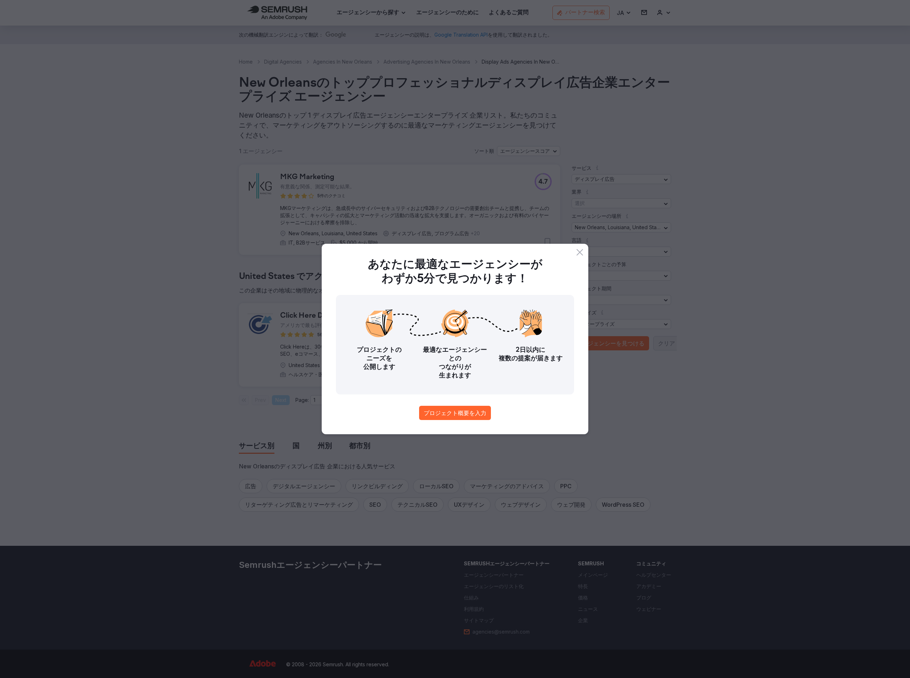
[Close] (579, 252)
